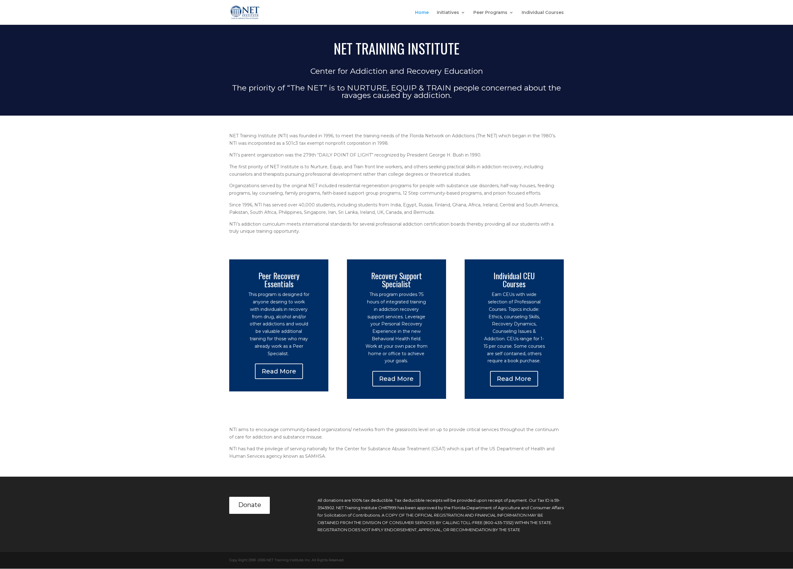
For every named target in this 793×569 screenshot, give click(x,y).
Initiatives (448, 12)
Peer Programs (490, 12)
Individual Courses (543, 12)
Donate (249, 505)
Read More (279, 371)
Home (422, 12)
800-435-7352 (498, 522)
